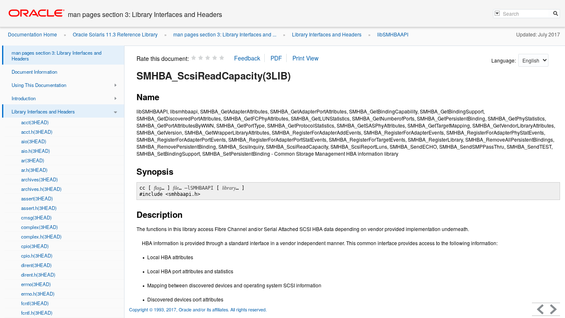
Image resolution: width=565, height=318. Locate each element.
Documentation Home (32, 34)
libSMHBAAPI (392, 34)
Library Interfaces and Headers (327, 34)
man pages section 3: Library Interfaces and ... (224, 34)
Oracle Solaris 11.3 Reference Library (115, 34)
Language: (504, 60)
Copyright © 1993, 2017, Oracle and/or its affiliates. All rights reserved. (198, 309)
